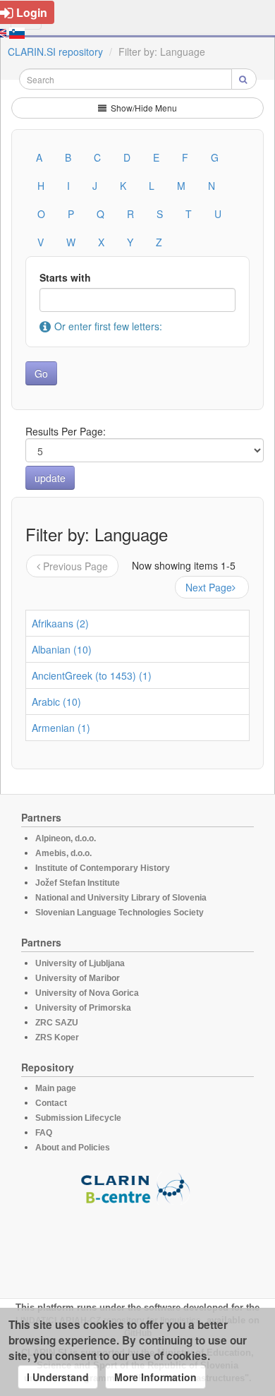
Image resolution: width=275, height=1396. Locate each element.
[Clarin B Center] (137, 1187)
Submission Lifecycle (78, 1118)
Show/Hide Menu (143, 108)
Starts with (65, 277)
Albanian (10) (62, 649)
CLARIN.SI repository (55, 51)
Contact (51, 1103)
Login (31, 12)
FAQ (43, 1133)
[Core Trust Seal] (137, 1245)
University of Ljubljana (80, 963)
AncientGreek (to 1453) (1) (92, 675)
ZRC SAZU (56, 1023)
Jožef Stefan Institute (77, 883)
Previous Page (75, 566)
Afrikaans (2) (60, 623)
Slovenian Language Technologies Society (119, 912)
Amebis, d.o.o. (63, 853)
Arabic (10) (56, 701)
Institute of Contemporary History (102, 868)
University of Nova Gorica (87, 993)
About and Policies (72, 1148)
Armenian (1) (61, 728)
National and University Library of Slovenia (121, 898)
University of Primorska (83, 1008)
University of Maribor (77, 978)
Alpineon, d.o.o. (65, 838)
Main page (55, 1088)
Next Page (208, 587)
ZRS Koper (57, 1037)
